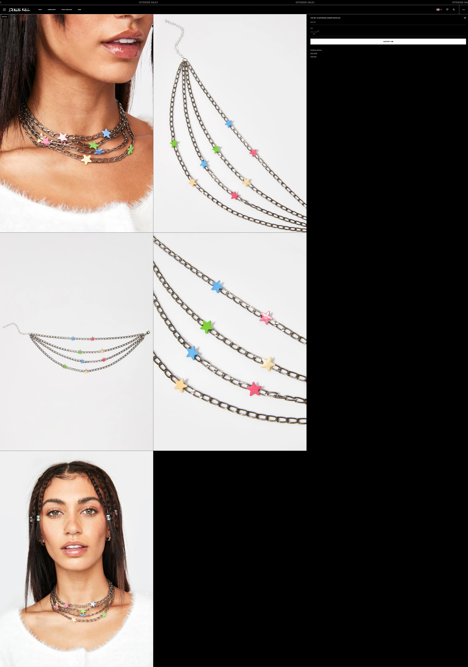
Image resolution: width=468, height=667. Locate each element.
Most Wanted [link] (67, 9)
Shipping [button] (313, 56)
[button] (148, 2)
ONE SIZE (313, 32)
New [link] (40, 9)
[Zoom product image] (76, 123)
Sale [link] (79, 9)
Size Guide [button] (313, 53)
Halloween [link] (52, 9)
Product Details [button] (316, 50)
